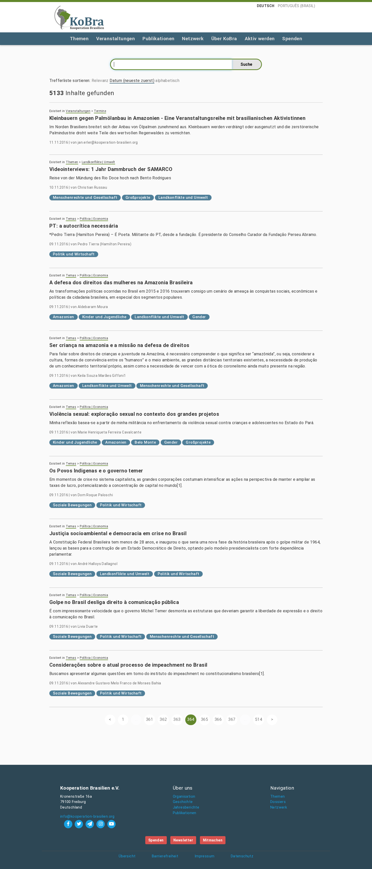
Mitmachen (213, 840)
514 (258, 719)
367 (231, 719)
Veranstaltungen (115, 38)
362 (163, 719)
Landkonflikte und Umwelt (183, 197)
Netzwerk (192, 38)
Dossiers (278, 802)
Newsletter (183, 840)
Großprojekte (138, 197)
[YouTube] (111, 824)
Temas (71, 219)
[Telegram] (90, 824)
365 (204, 719)
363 (176, 719)
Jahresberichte (186, 807)
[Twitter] (79, 824)
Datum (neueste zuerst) (132, 80)
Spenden (292, 38)
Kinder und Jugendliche (104, 317)
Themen (79, 38)
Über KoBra (224, 38)
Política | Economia (94, 219)
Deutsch (266, 6)
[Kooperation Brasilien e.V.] (79, 17)
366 (218, 719)
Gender (199, 317)
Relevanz (100, 80)
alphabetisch (167, 80)
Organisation (184, 796)
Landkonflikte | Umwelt (98, 162)
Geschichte (183, 802)
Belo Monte (145, 442)
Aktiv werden (260, 38)
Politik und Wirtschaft (74, 254)
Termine (100, 111)
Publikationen (158, 38)
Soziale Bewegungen (72, 505)
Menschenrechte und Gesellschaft (85, 197)
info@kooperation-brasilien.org (87, 816)
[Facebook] (68, 824)
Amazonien (63, 317)
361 (149, 719)
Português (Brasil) (296, 6)
